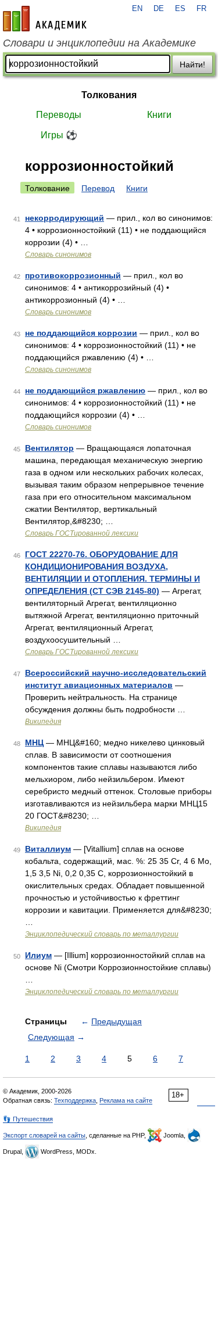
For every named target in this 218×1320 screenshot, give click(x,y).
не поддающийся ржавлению (85, 390)
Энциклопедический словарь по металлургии (101, 934)
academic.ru (45, 18)
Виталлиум (48, 848)
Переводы (58, 115)
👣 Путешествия (28, 1118)
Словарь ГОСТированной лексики (81, 533)
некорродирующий (64, 218)
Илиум (38, 955)
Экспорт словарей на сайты (44, 1135)
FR (201, 9)
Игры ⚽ (59, 135)
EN (137, 9)
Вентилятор (49, 448)
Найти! (192, 64)
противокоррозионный (73, 275)
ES (180, 9)
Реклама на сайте (125, 1100)
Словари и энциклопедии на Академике (99, 43)
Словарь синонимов (58, 254)
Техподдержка (75, 1100)
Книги (159, 115)
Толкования (109, 95)
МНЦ (34, 742)
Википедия (43, 722)
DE (158, 9)
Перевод (98, 188)
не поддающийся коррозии (81, 333)
